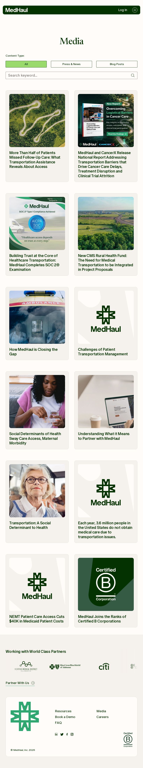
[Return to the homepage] (17, 10)
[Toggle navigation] (134, 10)
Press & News (71, 64)
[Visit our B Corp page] (128, 740)
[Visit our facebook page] (67, 733)
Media (101, 711)
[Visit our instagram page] (72, 733)
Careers (102, 717)
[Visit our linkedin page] (56, 733)
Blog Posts (117, 64)
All (26, 64)
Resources (63, 711)
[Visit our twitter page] (61, 733)
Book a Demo (65, 717)
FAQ (58, 723)
